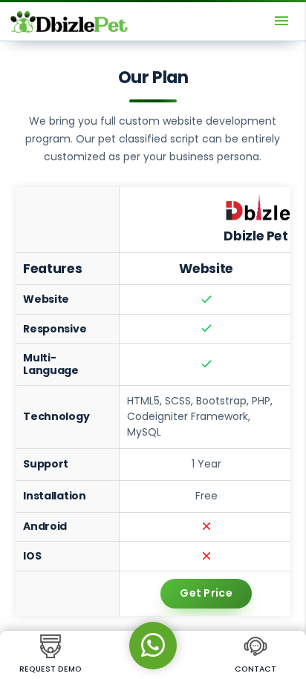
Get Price (206, 592)
